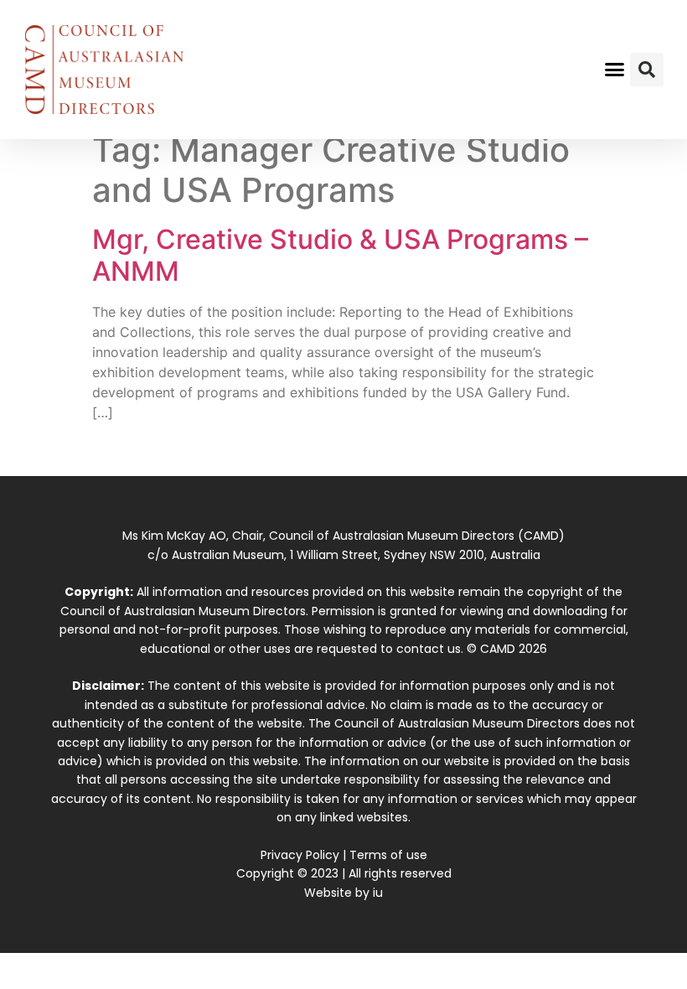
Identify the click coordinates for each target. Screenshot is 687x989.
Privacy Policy (300, 855)
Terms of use (388, 855)
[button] (615, 69)
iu (378, 892)
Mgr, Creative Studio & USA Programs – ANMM (340, 255)
